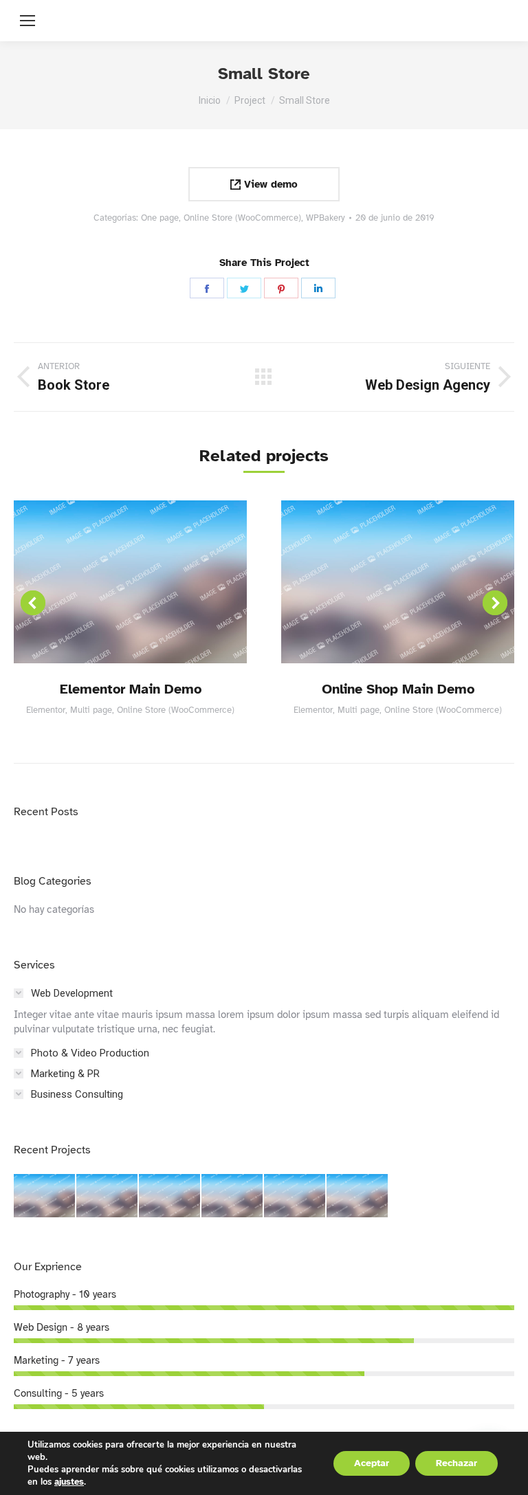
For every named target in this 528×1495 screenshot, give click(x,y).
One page (160, 217)
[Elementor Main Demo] (45, 1196)
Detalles (131, 581)
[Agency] (358, 1196)
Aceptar (371, 1463)
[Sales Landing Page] (170, 1196)
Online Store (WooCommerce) (242, 217)
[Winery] (232, 1196)
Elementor (45, 710)
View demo (269, 184)
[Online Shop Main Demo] (107, 1196)
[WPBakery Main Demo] (295, 1196)
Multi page (91, 710)
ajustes (69, 1481)
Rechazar (456, 1463)
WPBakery (325, 217)
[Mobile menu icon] (27, 20)
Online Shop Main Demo (398, 689)
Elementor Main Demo (130, 689)
